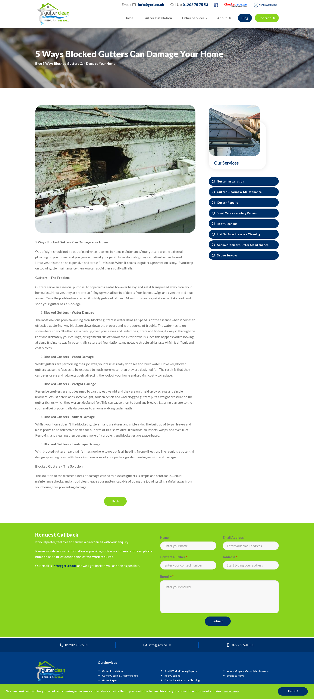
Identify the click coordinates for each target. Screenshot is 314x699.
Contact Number (173, 557)
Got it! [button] (293, 691)
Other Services (193, 18)
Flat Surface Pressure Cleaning (237, 234)
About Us (224, 18)
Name (165, 537)
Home (129, 18)
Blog (244, 18)
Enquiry (167, 576)
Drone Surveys (226, 255)
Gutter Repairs (226, 202)
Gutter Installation (158, 18)
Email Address (234, 537)
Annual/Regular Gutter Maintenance (242, 245)
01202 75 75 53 (195, 5)
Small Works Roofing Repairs (236, 213)
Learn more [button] (231, 691)
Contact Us (266, 18)
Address (230, 557)
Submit (218, 621)
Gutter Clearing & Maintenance (238, 192)
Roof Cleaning (226, 223)
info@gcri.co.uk (151, 5)
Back (115, 501)
